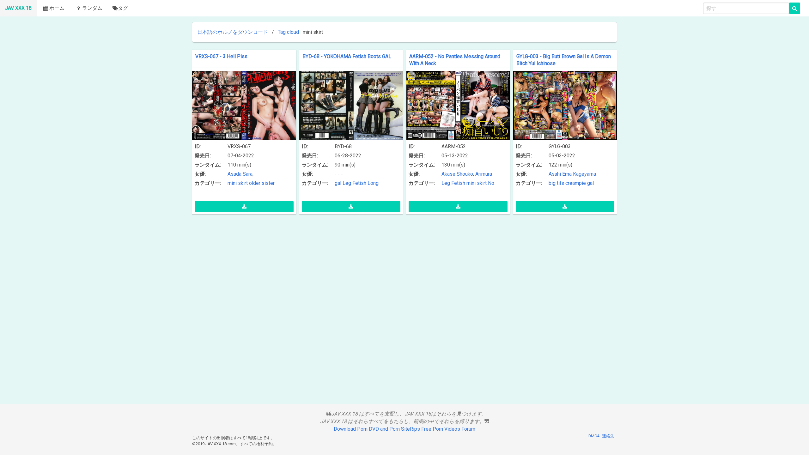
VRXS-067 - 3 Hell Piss (221, 56)
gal (338, 183)
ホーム (56, 8)
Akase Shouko (457, 174)
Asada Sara (240, 174)
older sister (262, 183)
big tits (556, 183)
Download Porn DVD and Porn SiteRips (377, 429)
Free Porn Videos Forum (448, 429)
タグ (123, 8)
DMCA (594, 436)
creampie (575, 183)
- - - (339, 174)
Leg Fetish (354, 183)
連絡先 (608, 436)
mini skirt (238, 183)
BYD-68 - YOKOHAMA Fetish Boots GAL (346, 56)
